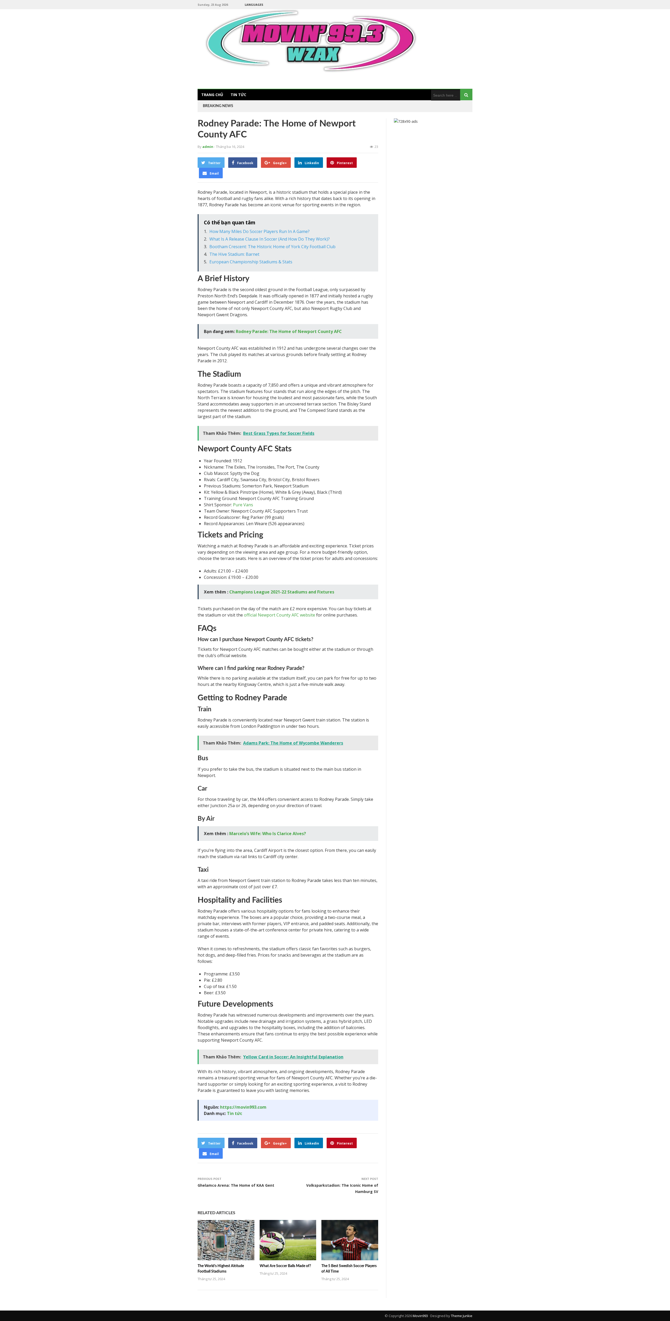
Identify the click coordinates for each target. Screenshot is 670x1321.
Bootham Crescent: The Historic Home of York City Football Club (272, 246)
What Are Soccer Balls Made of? (285, 1266)
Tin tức (238, 94)
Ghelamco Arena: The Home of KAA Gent (236, 1185)
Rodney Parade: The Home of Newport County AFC (289, 331)
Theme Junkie (461, 1315)
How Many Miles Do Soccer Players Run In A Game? (259, 231)
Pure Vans (243, 505)
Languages (254, 5)
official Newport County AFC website (279, 615)
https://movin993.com (243, 1107)
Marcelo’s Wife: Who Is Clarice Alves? (267, 833)
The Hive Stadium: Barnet (234, 254)
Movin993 (420, 1315)
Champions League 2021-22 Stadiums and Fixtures (281, 592)
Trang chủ (212, 94)
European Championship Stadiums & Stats (250, 262)
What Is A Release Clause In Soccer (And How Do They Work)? (269, 239)
